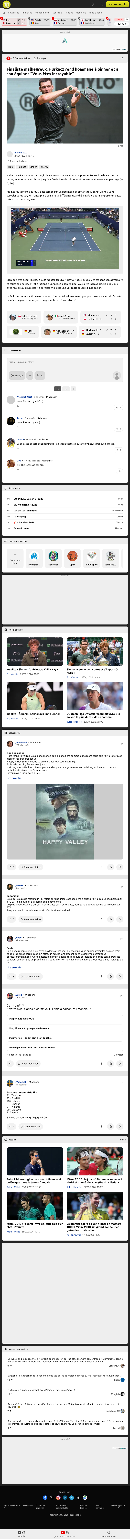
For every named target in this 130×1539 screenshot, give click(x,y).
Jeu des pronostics (65, 1536)
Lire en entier (15, 778)
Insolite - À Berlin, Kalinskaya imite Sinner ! (34, 713)
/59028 (19, 885)
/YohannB (20, 1082)
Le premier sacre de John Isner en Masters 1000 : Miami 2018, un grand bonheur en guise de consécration (94, 1227)
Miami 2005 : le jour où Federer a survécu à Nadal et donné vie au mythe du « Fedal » (94, 1181)
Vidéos (69, 12)
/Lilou (18, 937)
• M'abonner (51, 397)
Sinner (33, 167)
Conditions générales (40, 1506)
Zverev (44, 167)
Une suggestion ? (118, 1506)
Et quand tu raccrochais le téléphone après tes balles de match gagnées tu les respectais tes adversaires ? (64, 1375)
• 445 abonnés (33, 460)
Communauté (108, 1536)
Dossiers (81, 12)
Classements (42, 12)
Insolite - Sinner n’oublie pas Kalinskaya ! (33, 669)
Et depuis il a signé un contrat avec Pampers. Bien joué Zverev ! (41, 1389)
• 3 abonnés (38, 397)
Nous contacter (100, 1506)
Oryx (19, 460)
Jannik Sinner (64, 316)
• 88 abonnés (30, 439)
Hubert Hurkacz (29, 316)
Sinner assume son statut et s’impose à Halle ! (92, 671)
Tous (121, 23)
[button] (101, 4)
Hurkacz (21, 167)
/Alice (18, 994)
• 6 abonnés (29, 418)
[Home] (4, 12)
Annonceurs (28, 1505)
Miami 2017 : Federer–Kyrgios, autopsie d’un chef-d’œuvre (35, 1225)
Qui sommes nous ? (12, 1506)
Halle (11, 167)
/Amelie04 (21, 742)
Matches (27, 12)
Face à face (95, 12)
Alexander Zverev (65, 331)
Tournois (57, 12)
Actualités (13, 12)
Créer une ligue (15, 561)
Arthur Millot (13, 1187)
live (119, 19)
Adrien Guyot (74, 1234)
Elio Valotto (20, 152)
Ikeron (20, 418)
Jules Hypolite (74, 721)
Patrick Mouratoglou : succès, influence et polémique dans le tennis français (34, 1181)
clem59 (20, 439)
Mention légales (83, 1506)
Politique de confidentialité (62, 1506)
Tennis (21, 1536)
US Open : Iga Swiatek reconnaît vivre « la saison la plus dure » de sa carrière (93, 715)
